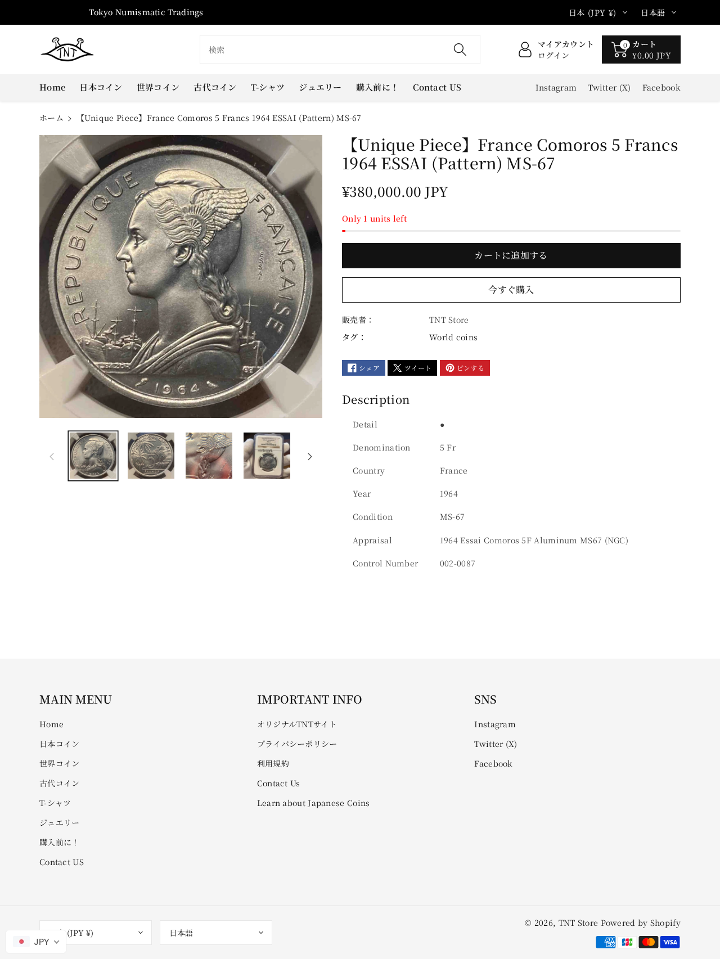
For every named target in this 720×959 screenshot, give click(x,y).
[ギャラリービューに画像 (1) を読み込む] (93, 455)
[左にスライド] (51, 455)
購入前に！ (59, 842)
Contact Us (278, 783)
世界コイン (59, 763)
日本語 (181, 932)
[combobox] (340, 49)
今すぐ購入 (511, 289)
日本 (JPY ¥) (71, 932)
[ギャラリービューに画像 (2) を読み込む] (151, 455)
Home (51, 724)
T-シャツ (55, 802)
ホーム (51, 117)
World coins (453, 337)
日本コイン (59, 743)
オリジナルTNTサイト (297, 724)
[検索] (459, 49)
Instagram (495, 724)
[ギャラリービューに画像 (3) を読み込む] (208, 455)
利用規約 (273, 763)
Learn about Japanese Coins (313, 802)
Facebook (493, 763)
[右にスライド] (310, 455)
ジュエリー (59, 822)
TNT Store (578, 922)
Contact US (61, 861)
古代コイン (59, 783)
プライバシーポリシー (297, 743)
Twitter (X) (495, 743)
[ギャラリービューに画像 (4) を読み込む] (266, 455)
